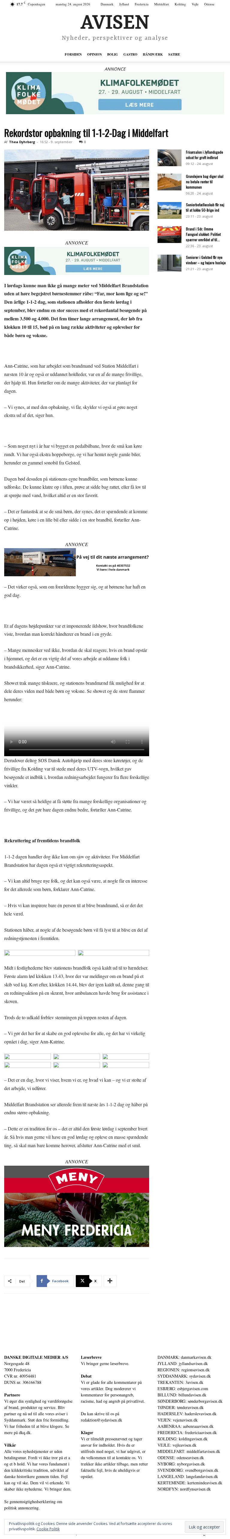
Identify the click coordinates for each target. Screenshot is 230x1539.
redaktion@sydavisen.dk (101, 1420)
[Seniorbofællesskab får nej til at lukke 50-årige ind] (169, 210)
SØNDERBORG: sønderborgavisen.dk (190, 1401)
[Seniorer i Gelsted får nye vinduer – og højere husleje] (169, 263)
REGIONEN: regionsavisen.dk (184, 1370)
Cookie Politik (48, 1529)
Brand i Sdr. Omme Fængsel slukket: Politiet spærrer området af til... (203, 234)
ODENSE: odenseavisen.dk (181, 1457)
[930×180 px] (115, 93)
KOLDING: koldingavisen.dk (183, 1439)
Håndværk (153, 54)
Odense (209, 4)
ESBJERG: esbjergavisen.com (183, 1388)
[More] (110, 1281)
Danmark (107, 4)
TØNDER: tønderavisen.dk (181, 1407)
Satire (174, 54)
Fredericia (142, 4)
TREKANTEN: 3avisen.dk (180, 1382)
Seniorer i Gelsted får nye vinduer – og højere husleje (206, 260)
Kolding (180, 4)
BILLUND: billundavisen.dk (182, 1395)
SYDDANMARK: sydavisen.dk (184, 1376)
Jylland (124, 4)
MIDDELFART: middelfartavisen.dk (189, 1451)
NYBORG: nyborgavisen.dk (181, 1464)
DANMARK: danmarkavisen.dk (184, 1357)
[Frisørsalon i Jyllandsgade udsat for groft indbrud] (169, 157)
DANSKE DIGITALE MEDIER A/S (36, 1357)
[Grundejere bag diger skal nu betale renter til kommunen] (169, 182)
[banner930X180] (76, 562)
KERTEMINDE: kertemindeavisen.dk (190, 1482)
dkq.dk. (25, 1432)
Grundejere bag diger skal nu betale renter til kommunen (204, 181)
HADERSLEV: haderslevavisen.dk (187, 1413)
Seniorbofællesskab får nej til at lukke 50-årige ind (205, 207)
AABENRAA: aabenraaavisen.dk (186, 1426)
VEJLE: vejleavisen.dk (177, 1445)
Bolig (112, 54)
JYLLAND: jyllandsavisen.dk (183, 1363)
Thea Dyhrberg (22, 142)
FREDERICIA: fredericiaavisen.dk (187, 1432)
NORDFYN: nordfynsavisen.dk (184, 1489)
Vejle (195, 4)
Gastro (130, 54)
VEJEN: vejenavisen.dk (178, 1420)
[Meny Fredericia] (76, 1206)
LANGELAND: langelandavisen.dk (188, 1476)
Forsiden (73, 54)
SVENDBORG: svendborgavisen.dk (188, 1470)
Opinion (94, 54)
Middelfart (161, 4)
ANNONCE (115, 69)
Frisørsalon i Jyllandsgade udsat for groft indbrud (204, 154)
